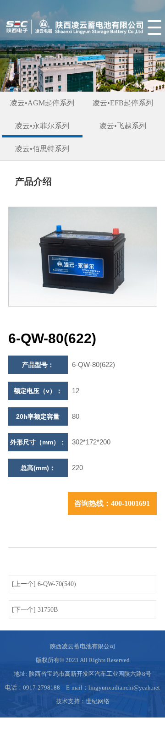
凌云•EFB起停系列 (123, 103)
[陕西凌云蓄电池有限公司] (73, 39)
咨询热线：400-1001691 (112, 503)
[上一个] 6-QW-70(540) (44, 584)
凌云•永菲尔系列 (42, 126)
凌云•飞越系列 (122, 126)
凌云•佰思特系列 (42, 149)
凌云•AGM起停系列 (42, 103)
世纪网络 (98, 701)
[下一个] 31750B (35, 609)
